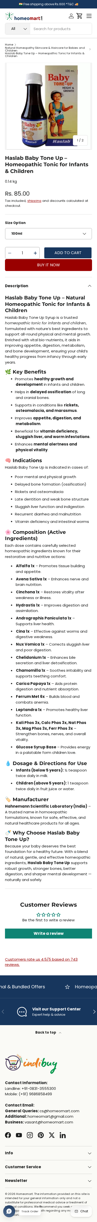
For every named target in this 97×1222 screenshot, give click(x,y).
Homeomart (24, 1194)
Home (9, 44)
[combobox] (48, 28)
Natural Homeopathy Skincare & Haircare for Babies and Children (45, 49)
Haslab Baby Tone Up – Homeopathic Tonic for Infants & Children (45, 55)
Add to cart (68, 253)
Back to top (46, 1032)
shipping (34, 200)
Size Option (15, 223)
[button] (79, 15)
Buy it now (48, 265)
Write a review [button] (49, 933)
